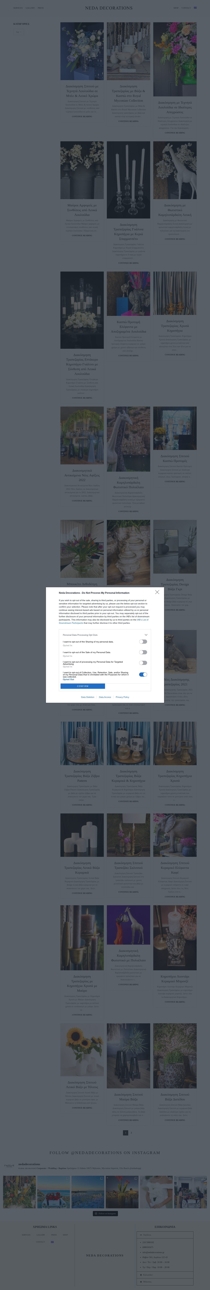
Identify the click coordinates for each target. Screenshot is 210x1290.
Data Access (105, 697)
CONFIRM (83, 686)
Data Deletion (87, 697)
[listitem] (105, 634)
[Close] (158, 593)
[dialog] (105, 645)
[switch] (143, 642)
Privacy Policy (122, 697)
